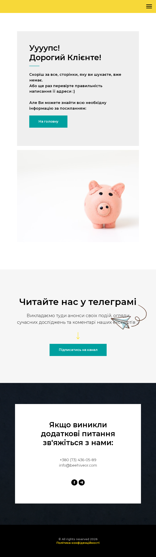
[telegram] (82, 482)
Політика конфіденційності (78, 543)
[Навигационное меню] (149, 6)
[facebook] (74, 482)
